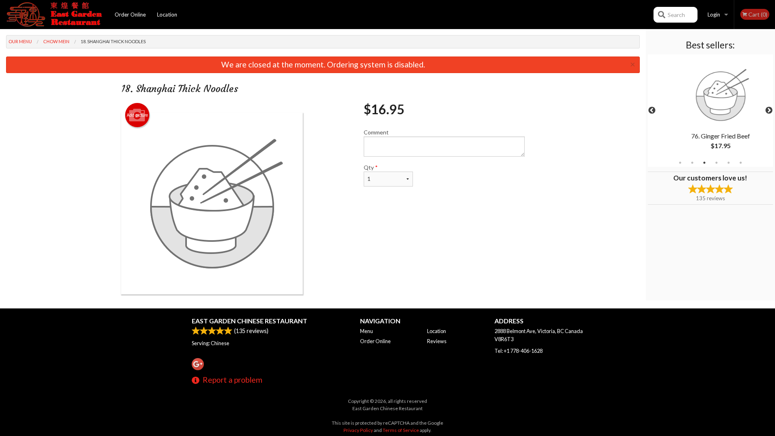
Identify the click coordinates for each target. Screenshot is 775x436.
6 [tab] (741, 163)
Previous (652, 111)
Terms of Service (401, 430)
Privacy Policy (358, 430)
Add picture (137, 115)
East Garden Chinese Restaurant (249, 321)
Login (714, 14)
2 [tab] (692, 163)
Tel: (518, 351)
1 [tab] (680, 163)
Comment (376, 132)
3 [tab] (704, 163)
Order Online (130, 14)
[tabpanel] (710, 111)
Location (167, 14)
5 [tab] (729, 163)
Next (769, 111)
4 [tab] (716, 163)
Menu (366, 331)
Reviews (436, 341)
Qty (371, 167)
